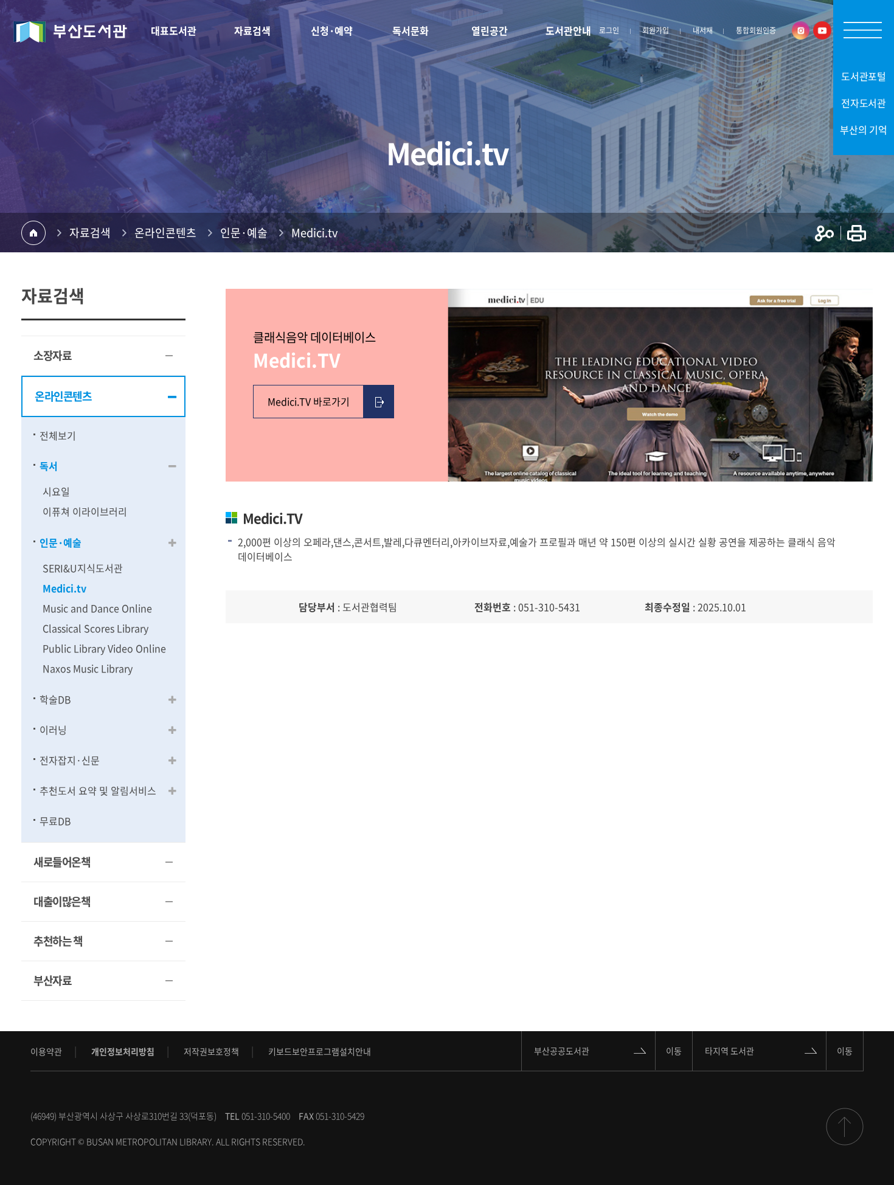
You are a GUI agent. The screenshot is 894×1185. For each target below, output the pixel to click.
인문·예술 (244, 232)
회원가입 (655, 30)
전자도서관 (864, 102)
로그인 (609, 30)
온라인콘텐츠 (165, 232)
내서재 (703, 30)
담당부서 (317, 606)
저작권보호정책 (211, 1051)
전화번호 (492, 606)
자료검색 (90, 232)
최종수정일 (667, 606)
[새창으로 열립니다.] (797, 30)
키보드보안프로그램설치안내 (319, 1051)
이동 (674, 1051)
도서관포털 (864, 76)
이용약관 (46, 1051)
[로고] (70, 31)
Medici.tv (314, 232)
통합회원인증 (756, 30)
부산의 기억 (863, 129)
